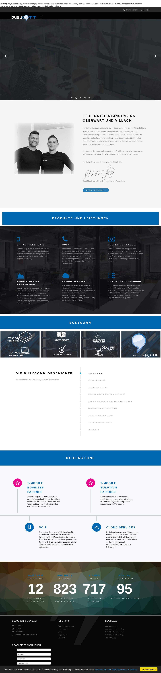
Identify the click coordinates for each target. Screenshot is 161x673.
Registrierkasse (122, 245)
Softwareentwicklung (100, 423)
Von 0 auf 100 (95, 373)
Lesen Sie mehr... (95, 190)
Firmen (94, 605)
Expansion (93, 430)
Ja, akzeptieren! (149, 669)
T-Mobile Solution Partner (103, 488)
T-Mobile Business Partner (59, 488)
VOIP (63, 534)
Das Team (35, 605)
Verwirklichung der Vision (102, 408)
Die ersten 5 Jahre (98, 387)
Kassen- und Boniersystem (26, 664)
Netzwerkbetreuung (124, 281)
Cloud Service (74, 281)
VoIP (65, 245)
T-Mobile (19, 661)
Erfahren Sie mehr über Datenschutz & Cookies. (116, 669)
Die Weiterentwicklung (100, 415)
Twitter (18, 658)
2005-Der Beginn (96, 380)
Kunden (124, 605)
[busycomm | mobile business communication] (24, 18)
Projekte (65, 605)
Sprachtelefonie (31, 245)
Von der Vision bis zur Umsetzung (107, 394)
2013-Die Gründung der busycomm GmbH (110, 401)
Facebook (20, 655)
